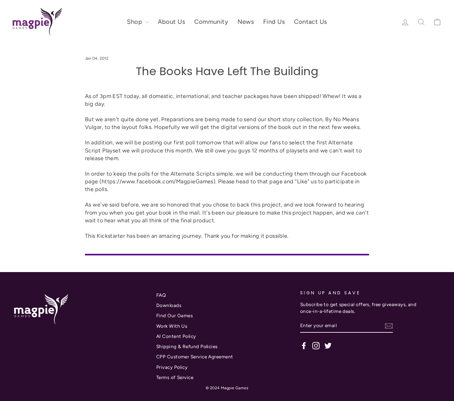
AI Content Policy (176, 336)
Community (211, 21)
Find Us (274, 21)
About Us (171, 21)
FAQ (161, 295)
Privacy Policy (171, 367)
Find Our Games (174, 315)
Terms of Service (174, 377)
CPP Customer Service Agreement (194, 357)
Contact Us (310, 21)
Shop (135, 21)
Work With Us (171, 326)
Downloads (168, 305)
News (246, 21)
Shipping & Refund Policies (187, 346)
